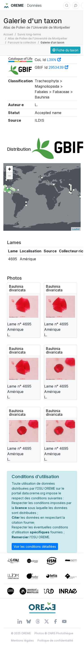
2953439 (57, 67)
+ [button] (9, 169)
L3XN (52, 59)
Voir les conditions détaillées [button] (35, 546)
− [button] (9, 176)
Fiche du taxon (67, 50)
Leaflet (76, 229)
